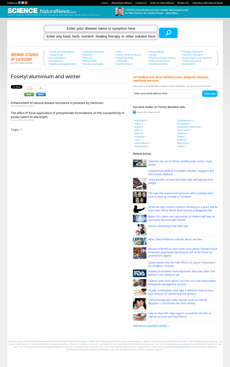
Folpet (180, 136)
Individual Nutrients (94, 51)
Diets (119, 51)
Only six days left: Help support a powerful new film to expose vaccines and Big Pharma (179, 314)
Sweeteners (56, 60)
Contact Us (141, 2)
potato (137, 126)
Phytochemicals (124, 57)
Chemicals (121, 60)
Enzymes (139, 136)
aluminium (140, 120)
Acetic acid (182, 130)
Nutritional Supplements (63, 63)
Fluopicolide (140, 146)
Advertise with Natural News (207, 2)
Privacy (82, 341)
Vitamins (87, 54)
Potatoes (182, 133)
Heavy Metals (157, 51)
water (137, 130)
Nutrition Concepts (93, 63)
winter (137, 133)
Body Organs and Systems (197, 57)
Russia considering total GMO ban (168, 226)
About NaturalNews (121, 2)
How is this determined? (148, 112)
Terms (92, 341)
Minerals (88, 57)
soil (136, 139)
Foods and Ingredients (62, 51)
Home (105, 2)
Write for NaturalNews (162, 2)
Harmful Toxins (124, 63)
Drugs (153, 54)
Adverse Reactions (160, 60)
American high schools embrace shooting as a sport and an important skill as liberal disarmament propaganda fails (183, 208)
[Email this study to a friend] (29, 86)
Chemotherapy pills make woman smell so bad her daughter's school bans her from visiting (177, 301)
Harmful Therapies (193, 54)
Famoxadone (141, 143)
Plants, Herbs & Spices (128, 54)
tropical (181, 139)
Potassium (183, 123)
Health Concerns (159, 63)
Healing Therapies (193, 51)
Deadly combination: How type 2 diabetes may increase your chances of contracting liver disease (180, 292)
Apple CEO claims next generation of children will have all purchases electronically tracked (181, 218)
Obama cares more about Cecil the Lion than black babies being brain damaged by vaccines (182, 282)
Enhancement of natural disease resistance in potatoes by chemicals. (57, 103)
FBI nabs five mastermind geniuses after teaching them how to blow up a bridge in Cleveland (181, 195)
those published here (179, 346)
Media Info (183, 2)
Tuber (137, 123)
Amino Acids (89, 60)
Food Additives (58, 57)
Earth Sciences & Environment (191, 62)
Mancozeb (183, 143)
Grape (180, 146)
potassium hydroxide (188, 126)
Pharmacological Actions (163, 57)
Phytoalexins (184, 120)
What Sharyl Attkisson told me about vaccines (175, 239)
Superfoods (56, 54)
